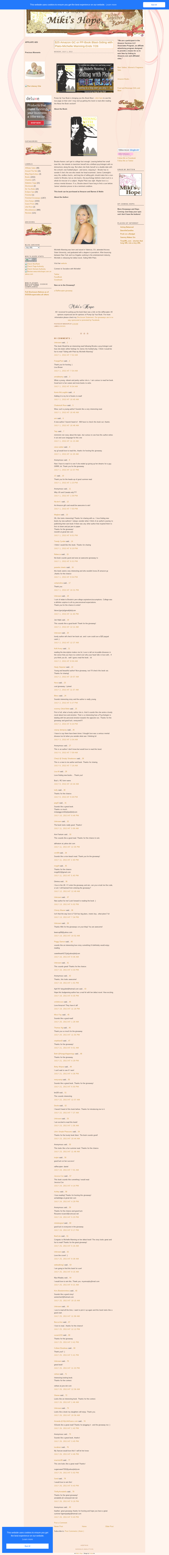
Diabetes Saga (30, 183)
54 (79, 1132)
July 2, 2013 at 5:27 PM (66, 703)
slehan (57, 1374)
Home (84, 1526)
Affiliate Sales (30, 168)
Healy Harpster (60, 667)
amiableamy (59, 377)
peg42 (56, 803)
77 (69, 1460)
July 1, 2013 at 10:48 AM (66, 425)
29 (66, 772)
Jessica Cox (59, 1176)
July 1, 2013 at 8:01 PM (66, 535)
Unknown (58, 343)
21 (69, 649)
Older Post (109, 1526)
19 (68, 620)
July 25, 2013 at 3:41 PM (66, 1342)
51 (65, 1093)
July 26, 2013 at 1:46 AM (66, 1402)
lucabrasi (58, 1447)
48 (81, 1054)
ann (55, 418)
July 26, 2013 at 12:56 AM (67, 1389)
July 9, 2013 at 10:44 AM (66, 784)
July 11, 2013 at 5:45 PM (66, 876)
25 (76, 709)
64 (70, 1278)
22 (72, 667)
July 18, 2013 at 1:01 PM (66, 983)
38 (72, 910)
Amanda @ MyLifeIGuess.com (66, 1421)
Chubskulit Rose (60, 405)
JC (55, 476)
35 (66, 866)
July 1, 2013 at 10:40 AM (66, 399)
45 (68, 1015)
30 (64, 790)
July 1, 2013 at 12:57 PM (66, 470)
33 (70, 834)
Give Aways (29, 201)
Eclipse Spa (29, 192)
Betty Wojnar (59, 1067)
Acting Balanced (127, 227)
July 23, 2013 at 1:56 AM (66, 1126)
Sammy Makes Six (127, 237)
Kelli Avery (58, 649)
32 (68, 821)
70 (68, 1361)
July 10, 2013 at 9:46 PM (66, 816)
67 (69, 1322)
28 (83, 759)
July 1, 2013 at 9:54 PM (66, 577)
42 (70, 976)
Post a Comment (60, 1523)
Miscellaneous (30, 210)
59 (70, 1207)
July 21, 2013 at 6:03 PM (66, 1087)
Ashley (57, 1192)
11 (70, 489)
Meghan (57, 515)
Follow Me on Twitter (125, 161)
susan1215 (58, 1335)
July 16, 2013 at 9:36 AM (66, 957)
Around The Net (31, 171)
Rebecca (57, 554)
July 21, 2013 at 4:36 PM (66, 1074)
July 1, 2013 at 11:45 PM (66, 614)
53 (68, 1119)
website (64, 263)
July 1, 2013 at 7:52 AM (66, 355)
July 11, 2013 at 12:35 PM (67, 847)
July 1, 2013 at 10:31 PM (66, 590)
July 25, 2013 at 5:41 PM (66, 1355)
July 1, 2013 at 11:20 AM (66, 454)
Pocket (91, 1553)
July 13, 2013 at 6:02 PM (66, 904)
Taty (56, 431)
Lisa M (57, 772)
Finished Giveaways (33, 198)
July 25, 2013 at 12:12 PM (67, 1329)
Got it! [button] (27, 1546)
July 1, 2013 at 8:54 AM (66, 386)
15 (68, 554)
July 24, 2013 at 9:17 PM (66, 1230)
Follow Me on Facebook (127, 158)
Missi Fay (58, 1015)
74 (84, 1421)
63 (70, 1265)
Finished (28, 195)
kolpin (56, 1157)
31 (65, 803)
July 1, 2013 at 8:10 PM (66, 548)
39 (68, 923)
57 (70, 1176)
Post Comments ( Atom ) (74, 1531)
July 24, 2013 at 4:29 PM (66, 1202)
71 (66, 1374)
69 (74, 1348)
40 (72, 942)
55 (70, 1144)
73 (68, 1408)
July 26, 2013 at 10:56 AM (67, 1415)
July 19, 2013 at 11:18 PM (67, 1009)
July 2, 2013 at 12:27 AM (66, 643)
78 (65, 1479)
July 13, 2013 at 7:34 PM (66, 917)
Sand (56, 1479)
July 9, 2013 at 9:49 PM (66, 797)
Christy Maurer (60, 910)
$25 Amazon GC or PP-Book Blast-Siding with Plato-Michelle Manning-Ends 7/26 (84, 44)
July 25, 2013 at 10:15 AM (67, 1301)
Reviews (28, 213)
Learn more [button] (27, 1539)
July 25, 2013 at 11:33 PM (67, 1368)
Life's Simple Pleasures (63, 1132)
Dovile (56, 1106)
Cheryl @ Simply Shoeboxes (65, 759)
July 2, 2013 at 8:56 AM (66, 661)
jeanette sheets (60, 567)
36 (66, 881)
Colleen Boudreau (61, 1348)
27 (70, 746)
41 (68, 963)
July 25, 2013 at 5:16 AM (66, 1246)
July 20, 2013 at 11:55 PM (67, 1035)
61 (67, 1236)
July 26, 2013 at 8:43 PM (66, 1486)
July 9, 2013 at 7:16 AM (66, 766)
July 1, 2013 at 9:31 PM (66, 561)
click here (99, 98)
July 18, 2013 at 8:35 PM (66, 996)
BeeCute (57, 1236)
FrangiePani (59, 361)
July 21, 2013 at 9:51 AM (66, 1048)
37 (68, 897)
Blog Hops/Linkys (32, 174)
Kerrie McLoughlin (61, 392)
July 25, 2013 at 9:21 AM (66, 1285)
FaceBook (58, 277)
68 (69, 1335)
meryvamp (58, 1080)
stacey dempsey (60, 730)
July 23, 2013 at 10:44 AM (67, 1139)
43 (85, 989)
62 (68, 1252)
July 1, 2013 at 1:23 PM (66, 483)
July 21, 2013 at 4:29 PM (66, 1061)
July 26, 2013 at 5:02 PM (66, 1473)
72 (66, 1395)
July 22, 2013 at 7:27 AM (66, 1113)
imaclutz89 (58, 1460)
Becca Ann (58, 1322)
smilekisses (59, 1002)
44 (70, 1002)
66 (68, 1306)
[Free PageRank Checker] (31, 261)
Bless (56, 696)
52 (66, 1106)
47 (69, 1041)
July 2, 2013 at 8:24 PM (66, 724)
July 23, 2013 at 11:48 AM (67, 1152)
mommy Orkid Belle (62, 709)
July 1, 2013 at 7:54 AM (66, 371)
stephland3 (58, 1041)
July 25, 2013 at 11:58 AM (67, 1316)
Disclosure (29, 186)
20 (68, 633)
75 (70, 1434)
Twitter (56, 274)
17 (70, 583)
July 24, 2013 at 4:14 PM (66, 1186)
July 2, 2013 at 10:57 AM (66, 677)
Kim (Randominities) (62, 1291)
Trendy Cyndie (60, 541)
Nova (56, 683)
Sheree (57, 1395)
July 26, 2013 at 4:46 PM (66, 1454)
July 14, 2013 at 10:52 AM (67, 936)
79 (73, 1492)
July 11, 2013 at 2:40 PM (66, 860)
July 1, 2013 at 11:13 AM (66, 441)
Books (27, 177)
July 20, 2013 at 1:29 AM (66, 1022)
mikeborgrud (59, 1223)
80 (70, 1507)
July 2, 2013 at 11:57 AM (66, 690)
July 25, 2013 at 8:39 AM (66, 1259)
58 (66, 1192)
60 (70, 1223)
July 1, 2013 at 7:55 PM (66, 509)
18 (68, 596)
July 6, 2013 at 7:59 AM (66, 753)
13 (67, 515)
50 (69, 1080)
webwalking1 (59, 1265)
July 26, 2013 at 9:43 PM (66, 1517)
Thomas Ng (59, 1028)
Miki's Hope (69, 11)
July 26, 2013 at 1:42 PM (66, 1428)
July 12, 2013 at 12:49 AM (67, 891)
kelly (56, 790)
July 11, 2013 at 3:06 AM (66, 828)
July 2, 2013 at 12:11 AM (66, 627)
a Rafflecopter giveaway (63, 291)
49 (71, 1067)
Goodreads (58, 280)
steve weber (59, 447)
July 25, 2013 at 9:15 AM (66, 1272)
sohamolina (58, 583)
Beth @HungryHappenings (64, 1054)
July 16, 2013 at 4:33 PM (66, 970)
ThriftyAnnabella (60, 1492)
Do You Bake (30, 189)
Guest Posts (30, 204)
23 (65, 683)
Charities (28, 180)
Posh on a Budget (127, 234)
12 (68, 502)
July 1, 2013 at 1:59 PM (66, 496)
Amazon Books (123, 79)
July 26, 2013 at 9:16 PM (66, 1501)
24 (65, 696)
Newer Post (58, 1526)
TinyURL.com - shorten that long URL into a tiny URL (131, 242)
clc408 (57, 853)
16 (73, 567)
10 (63, 476)
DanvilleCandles (126, 230)
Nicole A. (58, 502)
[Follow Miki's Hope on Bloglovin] (129, 151)
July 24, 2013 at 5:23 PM (66, 1217)
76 (68, 1447)
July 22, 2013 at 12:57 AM (67, 1100)
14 (72, 541)
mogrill (57, 866)
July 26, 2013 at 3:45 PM (66, 1441)
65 (76, 1291)
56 (65, 1157)
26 (73, 730)
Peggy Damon (59, 942)
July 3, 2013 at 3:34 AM (66, 740)
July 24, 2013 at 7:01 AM (66, 1170)
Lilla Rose (29, 207)
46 (70, 1028)
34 (66, 853)
